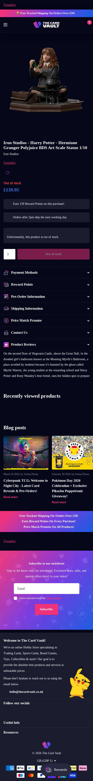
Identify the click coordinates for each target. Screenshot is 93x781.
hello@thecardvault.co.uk (26, 691)
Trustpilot (9, 5)
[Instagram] (4, 711)
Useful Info (11, 722)
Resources (10, 732)
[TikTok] (23, 711)
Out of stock (53, 254)
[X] (14, 711)
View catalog (5, 25)
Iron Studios (11, 154)
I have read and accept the (40, 598)
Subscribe (46, 609)
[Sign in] (80, 25)
